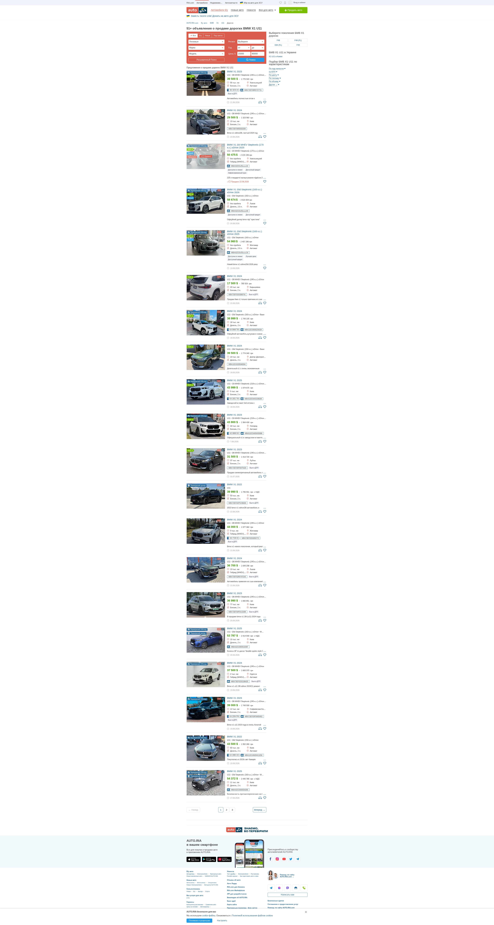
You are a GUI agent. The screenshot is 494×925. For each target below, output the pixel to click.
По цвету (273, 75)
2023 (234, 71)
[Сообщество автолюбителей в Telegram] (297, 859)
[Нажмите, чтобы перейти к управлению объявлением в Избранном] (264, 102)
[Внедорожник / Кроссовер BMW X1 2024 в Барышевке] (206, 287)
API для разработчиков (236, 894)
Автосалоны (191, 882)
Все (194, 36)
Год (230, 48)
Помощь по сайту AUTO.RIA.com (281, 908)
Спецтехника (212, 882)
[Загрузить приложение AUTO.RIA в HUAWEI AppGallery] (224, 859)
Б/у (200, 36)
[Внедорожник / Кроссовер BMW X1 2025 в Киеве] (206, 392)
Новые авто (237, 10)
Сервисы (190, 902)
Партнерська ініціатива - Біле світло (242, 908)
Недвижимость (216, 3)
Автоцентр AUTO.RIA (211, 885)
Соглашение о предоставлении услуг (283, 904)
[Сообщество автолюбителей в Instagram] (277, 859)
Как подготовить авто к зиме (249, 876)
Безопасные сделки (276, 901)
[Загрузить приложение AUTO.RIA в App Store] (194, 859)
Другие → (273, 85)
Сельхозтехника (193, 889)
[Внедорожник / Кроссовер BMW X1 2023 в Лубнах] (206, 461)
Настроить (222, 920)
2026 (244, 191)
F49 (298, 45)
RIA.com (190, 3)
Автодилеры (191, 874)
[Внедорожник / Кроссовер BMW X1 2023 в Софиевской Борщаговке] (206, 709)
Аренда (200, 891)
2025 (245, 146)
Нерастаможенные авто (194, 876)
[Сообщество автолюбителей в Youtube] (284, 859)
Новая (189, 891)
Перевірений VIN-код (198, 73)
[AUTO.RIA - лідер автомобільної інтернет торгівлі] (197, 10)
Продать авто (294, 10)
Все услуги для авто (195, 895)
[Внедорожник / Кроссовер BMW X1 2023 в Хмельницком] (206, 83)
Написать (295, 887)
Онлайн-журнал (232, 876)
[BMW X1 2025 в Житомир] (206, 243)
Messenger (279, 887)
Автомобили (202, 3)
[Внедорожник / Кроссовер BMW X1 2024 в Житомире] (206, 531)
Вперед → (259, 810)
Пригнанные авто (215, 874)
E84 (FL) (278, 45)
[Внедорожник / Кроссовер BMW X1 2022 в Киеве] (206, 496)
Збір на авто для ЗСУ (253, 3)
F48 (278, 40)
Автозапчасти (231, 3)
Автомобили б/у (219, 10)
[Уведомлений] (285, 2)
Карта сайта (232, 904)
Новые (207, 36)
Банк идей (231, 901)
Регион (231, 42)
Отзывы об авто (234, 880)
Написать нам (287, 895)
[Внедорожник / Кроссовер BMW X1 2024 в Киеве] (206, 122)
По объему (274, 81)
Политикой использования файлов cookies (252, 915)
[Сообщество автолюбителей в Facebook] (270, 859)
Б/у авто (190, 871)
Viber (287, 887)
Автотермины (204, 907)
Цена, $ (232, 54)
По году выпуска (276, 68)
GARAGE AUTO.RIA (211, 876)
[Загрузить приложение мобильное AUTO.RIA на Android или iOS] (249, 853)
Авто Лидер (232, 883)
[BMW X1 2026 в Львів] (206, 201)
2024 (234, 110)
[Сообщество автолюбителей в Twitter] (291, 859)
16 (193, 76)
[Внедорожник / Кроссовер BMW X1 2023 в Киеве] (206, 605)
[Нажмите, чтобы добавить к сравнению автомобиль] (260, 102)
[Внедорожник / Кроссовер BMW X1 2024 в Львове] (206, 570)
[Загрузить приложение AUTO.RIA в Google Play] (209, 859)
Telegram (271, 887)
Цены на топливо (192, 907)
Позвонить (304, 887)
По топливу (274, 78)
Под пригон (218, 36)
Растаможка (255, 874)
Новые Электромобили (194, 885)
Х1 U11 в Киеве (275, 56)
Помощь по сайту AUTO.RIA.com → (287, 876)
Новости (251, 10)
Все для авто (266, 10)
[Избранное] (280, 2)
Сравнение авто (211, 904)
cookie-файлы (208, 915)
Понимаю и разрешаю (199, 920)
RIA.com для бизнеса (236, 887)
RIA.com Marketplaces (236, 890)
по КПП (272, 72)
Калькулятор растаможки (195, 904)
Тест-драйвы (231, 874)
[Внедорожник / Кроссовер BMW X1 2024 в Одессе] (206, 674)
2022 (234, 484)
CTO (188, 898)
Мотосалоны (201, 882)
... (264, 98)
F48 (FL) (298, 40)
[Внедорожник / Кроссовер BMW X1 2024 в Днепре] (206, 357)
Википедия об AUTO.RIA (237, 897)
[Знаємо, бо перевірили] (247, 831)
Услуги (207, 891)
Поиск (251, 60)
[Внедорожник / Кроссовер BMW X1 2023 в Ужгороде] (206, 426)
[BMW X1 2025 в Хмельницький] (206, 156)
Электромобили (202, 874)
